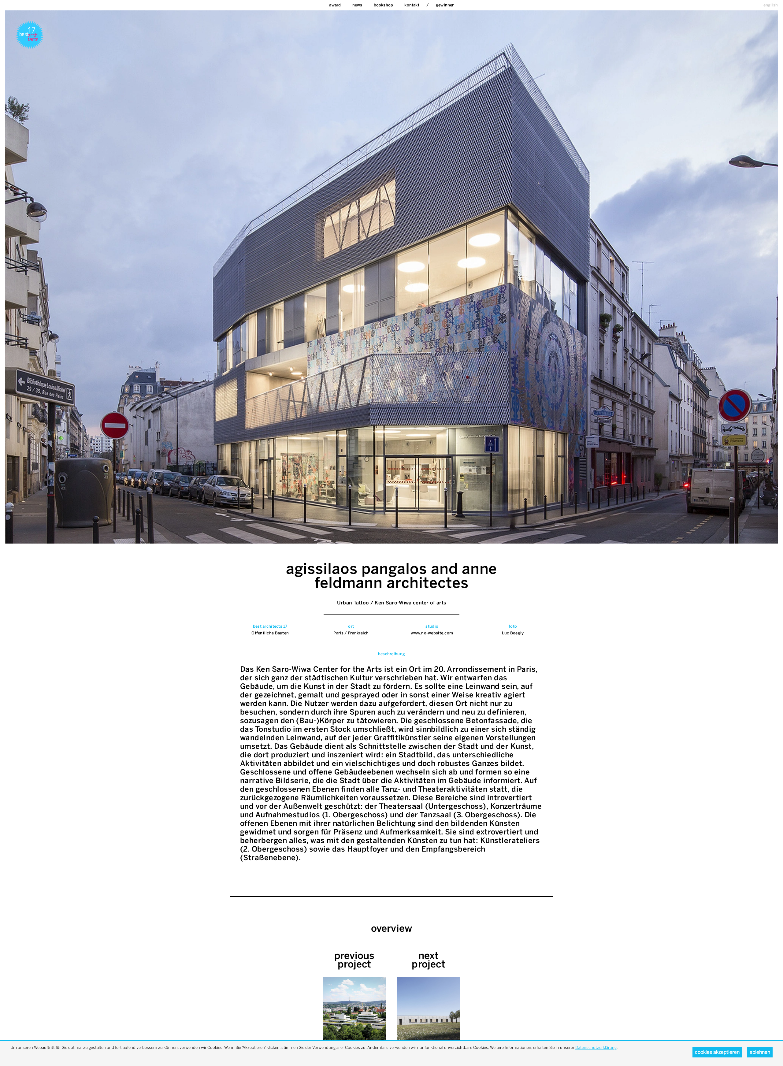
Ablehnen (760, 1052)
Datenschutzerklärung (596, 1047)
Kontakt (411, 5)
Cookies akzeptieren (717, 1052)
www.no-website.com (432, 633)
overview (391, 928)
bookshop (383, 5)
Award (335, 5)
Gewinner (445, 5)
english (770, 5)
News (357, 5)
